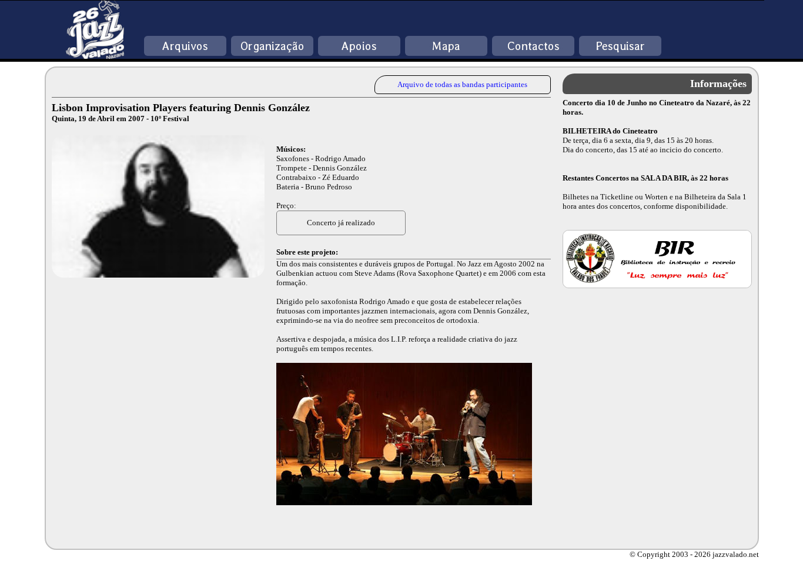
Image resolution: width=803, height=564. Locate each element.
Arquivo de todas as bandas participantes (462, 84)
